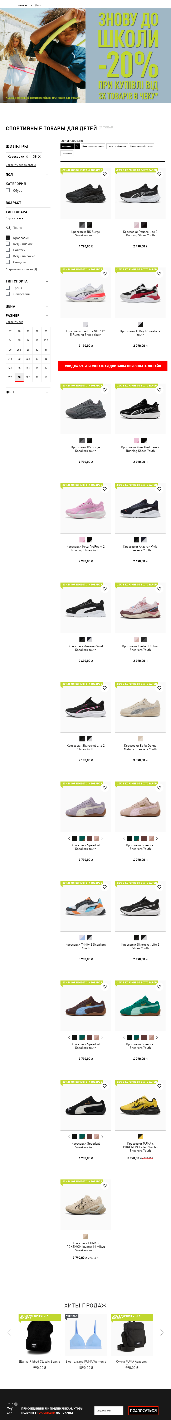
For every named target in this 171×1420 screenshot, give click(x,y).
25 (19, 340)
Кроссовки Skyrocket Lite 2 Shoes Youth (86, 747)
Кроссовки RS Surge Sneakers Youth (85, 233)
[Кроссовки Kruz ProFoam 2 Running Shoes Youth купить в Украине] (140, 409)
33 (37, 358)
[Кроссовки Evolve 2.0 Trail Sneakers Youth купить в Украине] (140, 608)
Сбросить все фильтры (21, 164)
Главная (22, 5)
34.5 (10, 368)
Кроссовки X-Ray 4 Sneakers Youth (140, 332)
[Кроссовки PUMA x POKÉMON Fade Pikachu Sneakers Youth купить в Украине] (140, 1105)
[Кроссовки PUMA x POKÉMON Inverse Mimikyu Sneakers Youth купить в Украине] (85, 1204)
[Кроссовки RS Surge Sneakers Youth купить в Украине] (85, 193)
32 (19, 358)
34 (46, 358)
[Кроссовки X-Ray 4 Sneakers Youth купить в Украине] (140, 292)
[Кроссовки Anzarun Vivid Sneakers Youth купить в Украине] (140, 508)
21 (28, 331)
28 (10, 349)
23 (46, 331)
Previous (69, 838)
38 (19, 377)
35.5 (28, 368)
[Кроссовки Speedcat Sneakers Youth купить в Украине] (85, 807)
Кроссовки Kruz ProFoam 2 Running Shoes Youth (140, 448)
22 (37, 331)
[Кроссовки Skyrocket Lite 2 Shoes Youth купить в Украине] (85, 707)
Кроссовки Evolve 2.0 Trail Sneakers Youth (140, 647)
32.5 (28, 358)
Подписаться (143, 1410)
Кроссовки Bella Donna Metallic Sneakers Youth (140, 747)
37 (46, 368)
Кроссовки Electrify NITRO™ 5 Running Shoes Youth (86, 332)
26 (28, 340)
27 (37, 340)
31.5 (10, 358)
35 (19, 368)
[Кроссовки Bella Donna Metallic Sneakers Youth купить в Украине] (140, 707)
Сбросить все (14, 218)
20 (19, 331)
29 (28, 349)
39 (37, 377)
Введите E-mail (104, 1410)
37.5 (10, 377)
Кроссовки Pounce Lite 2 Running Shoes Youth (140, 233)
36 (37, 368)
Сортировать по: (72, 141)
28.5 (19, 349)
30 (37, 349)
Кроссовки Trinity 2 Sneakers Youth (85, 946)
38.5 (28, 377)
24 (10, 340)
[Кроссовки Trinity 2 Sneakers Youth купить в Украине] (85, 906)
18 (46, 377)
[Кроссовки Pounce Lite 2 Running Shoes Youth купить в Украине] (140, 193)
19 (10, 331)
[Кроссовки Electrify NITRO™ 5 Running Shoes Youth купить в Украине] (85, 292)
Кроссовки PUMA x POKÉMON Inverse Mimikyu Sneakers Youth (86, 1246)
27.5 (46, 340)
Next (102, 838)
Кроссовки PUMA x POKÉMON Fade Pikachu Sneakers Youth (140, 1147)
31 (46, 349)
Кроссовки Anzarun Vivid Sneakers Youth (140, 548)
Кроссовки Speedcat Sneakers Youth (86, 846)
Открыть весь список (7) (21, 269)
